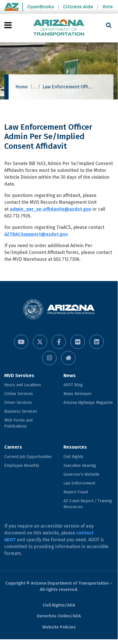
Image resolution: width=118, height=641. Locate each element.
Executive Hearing (79, 465)
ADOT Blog (73, 384)
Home (21, 86)
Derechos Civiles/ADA (59, 615)
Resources (75, 447)
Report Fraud (75, 492)
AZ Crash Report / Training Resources (87, 503)
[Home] (58, 28)
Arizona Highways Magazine (88, 402)
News (69, 376)
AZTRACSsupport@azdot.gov (36, 234)
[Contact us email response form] (68, 358)
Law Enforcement (79, 483)
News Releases (77, 393)
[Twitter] (40, 342)
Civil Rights (73, 456)
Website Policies (59, 627)
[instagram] (49, 358)
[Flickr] (78, 342)
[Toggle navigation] (8, 25)
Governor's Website (81, 474)
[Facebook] (59, 342)
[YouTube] (21, 342)
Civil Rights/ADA (59, 605)
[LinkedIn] (96, 342)
